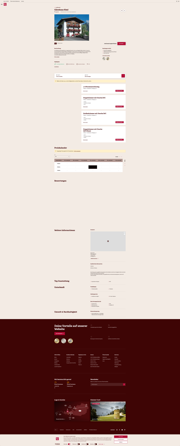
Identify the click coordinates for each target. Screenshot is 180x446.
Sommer (55, 359)
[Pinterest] (125, 430)
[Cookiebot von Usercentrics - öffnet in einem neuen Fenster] (57, 444)
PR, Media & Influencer (93, 429)
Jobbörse (85, 429)
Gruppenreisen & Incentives (71, 362)
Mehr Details (85, 91)
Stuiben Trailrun (93, 361)
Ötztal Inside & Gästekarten (15, 1)
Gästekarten (105, 357)
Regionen (80, 357)
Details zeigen (101, 444)
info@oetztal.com (70, 386)
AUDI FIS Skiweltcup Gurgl (94, 359)
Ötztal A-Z (80, 364)
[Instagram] (117, 430)
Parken (79, 362)
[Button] (124, 384)
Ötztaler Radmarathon (94, 364)
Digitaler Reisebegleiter (107, 359)
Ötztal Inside (106, 354)
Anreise (22, 1)
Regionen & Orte (82, 354)
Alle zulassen (121, 436)
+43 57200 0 (7, 1)
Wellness (55, 362)
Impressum (62, 429)
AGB (73, 429)
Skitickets (68, 359)
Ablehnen (120, 442)
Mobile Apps (117, 362)
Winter (55, 357)
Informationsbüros (118, 361)
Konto (104, 361)
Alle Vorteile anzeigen (106, 55)
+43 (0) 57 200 (56, 386)
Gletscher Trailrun (93, 362)
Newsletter (116, 359)
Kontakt (116, 357)
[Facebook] (119, 430)
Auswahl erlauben (121, 439)
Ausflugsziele (56, 361)
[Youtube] (122, 430)
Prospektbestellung (118, 364)
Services (117, 354)
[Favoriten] (177, 1)
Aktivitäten (57, 354)
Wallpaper (116, 366)
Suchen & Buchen (70, 354)
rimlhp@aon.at (92, 256)
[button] (108, 241)
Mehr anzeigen (56, 56)
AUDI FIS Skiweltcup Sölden (95, 357)
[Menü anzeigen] (1, 4)
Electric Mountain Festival (94, 366)
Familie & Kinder (57, 364)
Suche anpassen (77, 151)
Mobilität (79, 361)
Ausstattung (56, 66)
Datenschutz (68, 429)
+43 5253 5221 (92, 255)
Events (92, 354)
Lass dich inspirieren (57, 366)
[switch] (78, 444)
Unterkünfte (68, 357)
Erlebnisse (68, 361)
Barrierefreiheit (79, 429)
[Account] (178, 1)
